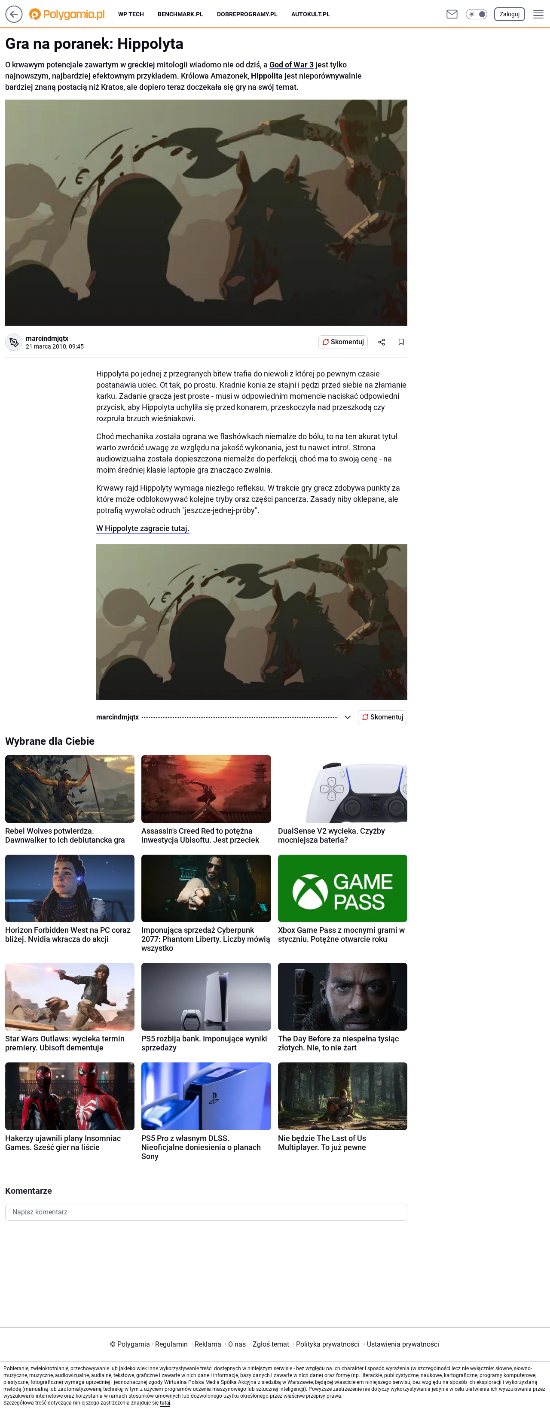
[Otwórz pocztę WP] (452, 14)
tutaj (165, 1403)
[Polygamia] (73, 14)
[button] (476, 14)
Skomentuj (347, 342)
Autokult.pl (310, 14)
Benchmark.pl (180, 14)
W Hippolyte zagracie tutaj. (142, 528)
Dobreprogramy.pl (247, 14)
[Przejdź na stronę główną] (14, 20)
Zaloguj (509, 14)
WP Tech (131, 14)
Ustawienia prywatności (401, 1344)
